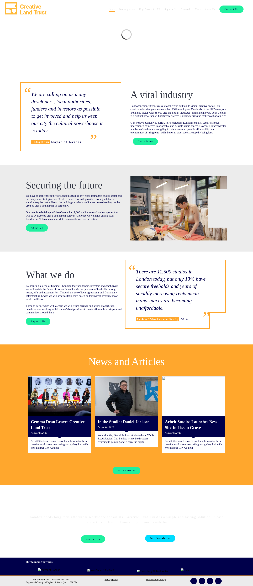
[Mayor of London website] (49, 570)
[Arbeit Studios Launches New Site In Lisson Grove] (193, 396)
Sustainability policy (156, 579)
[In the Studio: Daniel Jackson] (126, 396)
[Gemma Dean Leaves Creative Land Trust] (59, 396)
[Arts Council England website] (100, 570)
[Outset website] (186, 570)
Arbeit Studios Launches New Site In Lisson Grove (191, 424)
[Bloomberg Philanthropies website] (152, 570)
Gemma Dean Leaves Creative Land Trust (58, 424)
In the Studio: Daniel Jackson (124, 421)
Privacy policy (111, 579)
